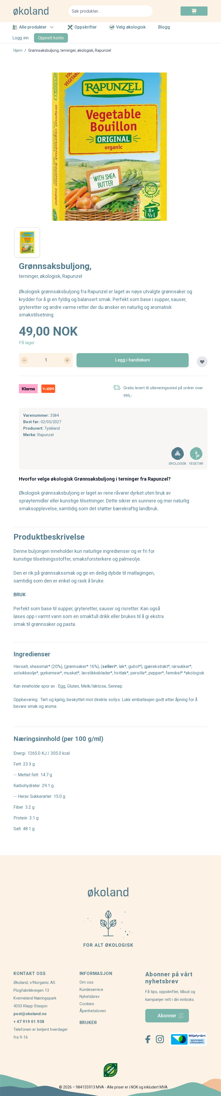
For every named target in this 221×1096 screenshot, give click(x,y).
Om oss (87, 982)
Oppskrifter (85, 27)
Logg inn (20, 37)
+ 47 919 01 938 (28, 1021)
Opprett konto (51, 37)
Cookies (87, 1003)
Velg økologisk (131, 27)
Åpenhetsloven (93, 1010)
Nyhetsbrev (89, 996)
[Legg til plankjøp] (202, 361)
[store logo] (37, 11)
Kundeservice (91, 989)
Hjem (17, 50)
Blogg (164, 27)
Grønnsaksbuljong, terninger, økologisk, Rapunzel (69, 50)
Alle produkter (33, 27)
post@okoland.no (30, 1013)
